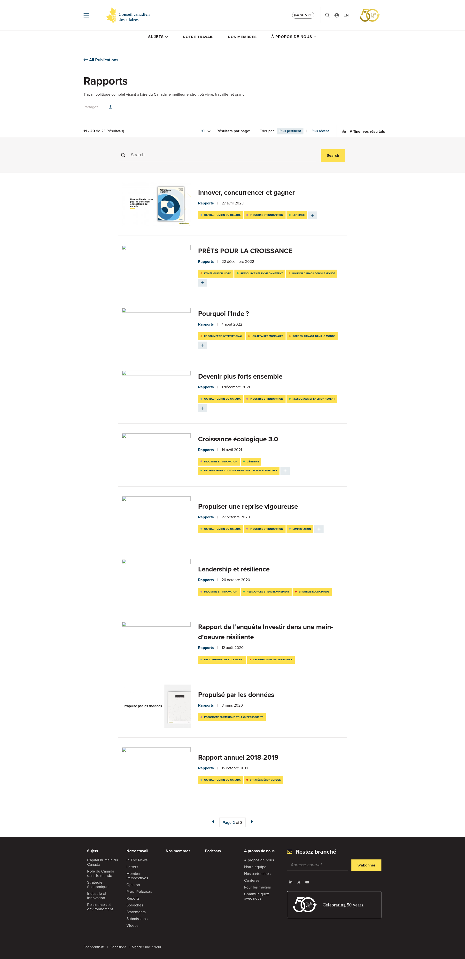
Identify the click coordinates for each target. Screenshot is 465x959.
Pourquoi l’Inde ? (223, 314)
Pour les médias (257, 887)
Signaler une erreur (146, 947)
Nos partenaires (257, 873)
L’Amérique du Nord (217, 273)
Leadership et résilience (234, 569)
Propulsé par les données (236, 695)
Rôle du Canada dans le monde (313, 273)
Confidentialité (94, 947)
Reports (133, 898)
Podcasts (213, 851)
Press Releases (139, 891)
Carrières (251, 880)
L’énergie (299, 215)
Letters (132, 867)
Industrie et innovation (266, 215)
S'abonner (366, 865)
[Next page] (251, 822)
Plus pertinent (290, 130)
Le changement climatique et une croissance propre (240, 470)
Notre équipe (255, 867)
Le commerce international (223, 336)
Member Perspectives (137, 876)
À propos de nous (291, 37)
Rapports (206, 203)
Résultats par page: (233, 131)
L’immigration (302, 529)
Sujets (156, 37)
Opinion (133, 885)
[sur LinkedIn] (290, 882)
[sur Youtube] (307, 882)
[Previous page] (213, 822)
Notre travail (198, 36)
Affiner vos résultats (367, 131)
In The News (136, 860)
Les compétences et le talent (224, 659)
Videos (132, 925)
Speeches (134, 905)
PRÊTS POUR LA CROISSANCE (245, 251)
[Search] (327, 15)
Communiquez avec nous (256, 896)
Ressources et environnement (261, 273)
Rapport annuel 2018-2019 (238, 757)
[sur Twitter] (299, 882)
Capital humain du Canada (222, 215)
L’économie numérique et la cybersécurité (233, 717)
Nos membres (242, 36)
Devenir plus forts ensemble (240, 376)
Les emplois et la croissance (272, 659)
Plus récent (320, 130)
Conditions (118, 947)
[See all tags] (312, 215)
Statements (136, 912)
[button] (86, 15)
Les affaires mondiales (267, 336)
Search (333, 155)
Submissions (136, 918)
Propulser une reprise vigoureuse (248, 506)
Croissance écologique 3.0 (238, 439)
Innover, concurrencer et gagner (246, 192)
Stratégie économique (314, 591)
